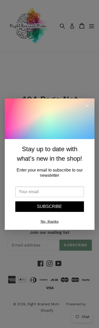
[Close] (87, 107)
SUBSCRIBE (49, 206)
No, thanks (50, 221)
